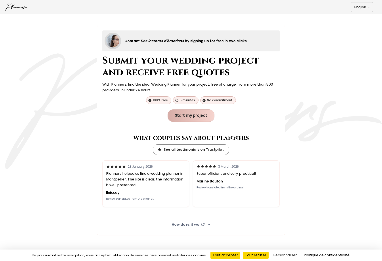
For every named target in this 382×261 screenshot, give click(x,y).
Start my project (191, 115)
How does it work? (188, 224)
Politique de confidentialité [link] (327, 255)
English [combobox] (360, 7)
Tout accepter (225, 255)
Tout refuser (255, 255)
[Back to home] (16, 7)
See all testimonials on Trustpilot (194, 149)
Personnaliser (285, 255)
